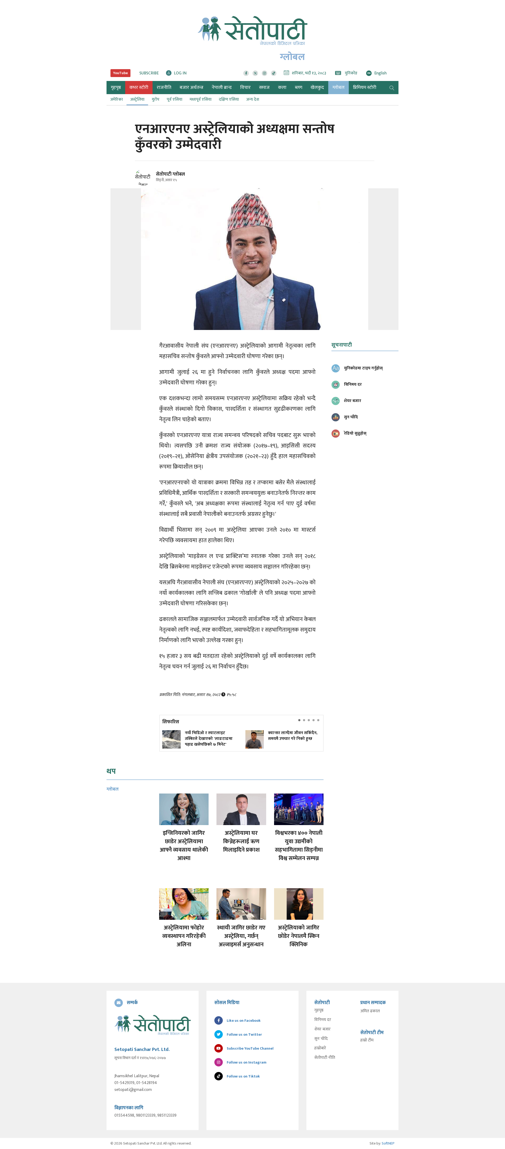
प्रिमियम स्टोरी (364, 87)
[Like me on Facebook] (145, 184)
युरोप (155, 99)
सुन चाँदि (321, 1038)
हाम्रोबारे (320, 1048)
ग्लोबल (338, 87)
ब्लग (298, 87)
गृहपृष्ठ (319, 1010)
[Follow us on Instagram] (264, 73)
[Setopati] (152, 1025)
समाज (264, 87)
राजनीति (164, 87)
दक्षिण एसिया (229, 99)
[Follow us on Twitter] (255, 73)
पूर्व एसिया (174, 99)
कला (282, 87)
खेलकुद (317, 87)
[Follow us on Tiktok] (273, 73)
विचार (245, 87)
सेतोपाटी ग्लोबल (170, 174)
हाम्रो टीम (366, 1040)
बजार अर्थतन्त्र (191, 87)
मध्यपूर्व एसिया (200, 99)
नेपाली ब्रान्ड (222, 87)
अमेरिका (116, 99)
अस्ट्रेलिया (137, 99)
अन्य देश (252, 99)
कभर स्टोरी (138, 87)
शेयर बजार (322, 1029)
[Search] (391, 87)
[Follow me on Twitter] (150, 180)
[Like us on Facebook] (246, 73)
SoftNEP (388, 1143)
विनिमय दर (322, 1019)
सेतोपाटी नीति (324, 1057)
